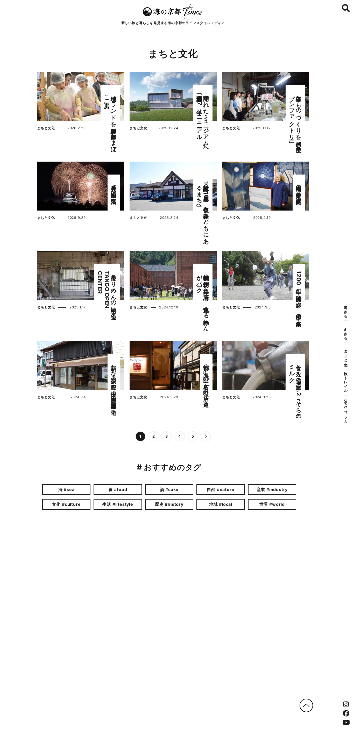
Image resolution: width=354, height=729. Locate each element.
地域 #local (220, 504)
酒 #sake (169, 489)
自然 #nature (220, 489)
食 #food (118, 489)
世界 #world (272, 504)
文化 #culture (66, 504)
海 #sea (66, 489)
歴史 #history (169, 504)
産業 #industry (272, 489)
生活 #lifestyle (117, 504)
